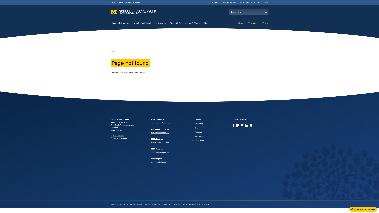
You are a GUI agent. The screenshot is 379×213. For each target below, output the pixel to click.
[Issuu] (251, 126)
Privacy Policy (167, 204)
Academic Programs (121, 23)
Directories (215, 2)
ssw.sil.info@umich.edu (160, 142)
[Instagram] (237, 126)
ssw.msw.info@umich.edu (161, 152)
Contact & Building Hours (191, 204)
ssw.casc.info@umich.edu (161, 123)
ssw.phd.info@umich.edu (160, 162)
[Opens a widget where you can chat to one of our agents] (363, 209)
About (206, 23)
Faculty (252, 2)
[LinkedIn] (246, 126)
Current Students (243, 2)
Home (113, 51)
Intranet (265, 2)
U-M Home (177, 204)
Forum (259, 2)
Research (162, 23)
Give (266, 23)
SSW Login (205, 204)
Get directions (118, 136)
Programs (198, 132)
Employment (199, 140)
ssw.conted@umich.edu (160, 133)
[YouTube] (242, 126)
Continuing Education (143, 23)
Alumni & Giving (192, 23)
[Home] (133, 12)
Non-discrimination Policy (153, 204)
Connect (254, 23)
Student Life (175, 23)
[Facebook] (233, 126)
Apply (242, 23)
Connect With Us (240, 119)
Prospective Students (228, 2)
